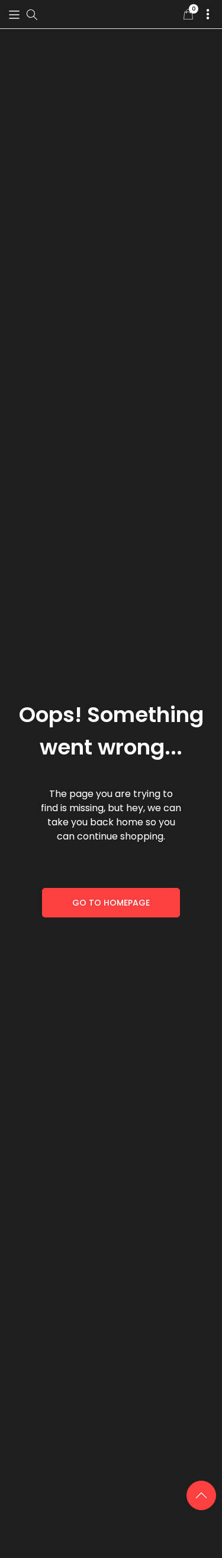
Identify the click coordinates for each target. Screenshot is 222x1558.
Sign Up (111, 833)
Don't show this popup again (116, 862)
